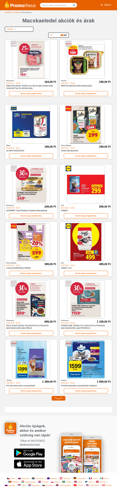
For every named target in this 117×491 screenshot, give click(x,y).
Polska (57, 482)
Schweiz (80, 485)
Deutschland (81, 478)
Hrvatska (45, 482)
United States (94, 485)
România (15, 482)
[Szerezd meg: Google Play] (29, 453)
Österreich (67, 478)
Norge (80, 482)
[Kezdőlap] (20, 4)
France (95, 478)
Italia (106, 478)
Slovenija (11, 485)
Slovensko (25, 478)
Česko (13, 478)
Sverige (68, 482)
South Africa (39, 478)
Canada (109, 485)
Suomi (91, 482)
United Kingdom (65, 485)
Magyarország (30, 482)
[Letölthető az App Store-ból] (29, 464)
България (49, 485)
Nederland (35, 485)
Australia (54, 478)
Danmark (103, 482)
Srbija (23, 485)
